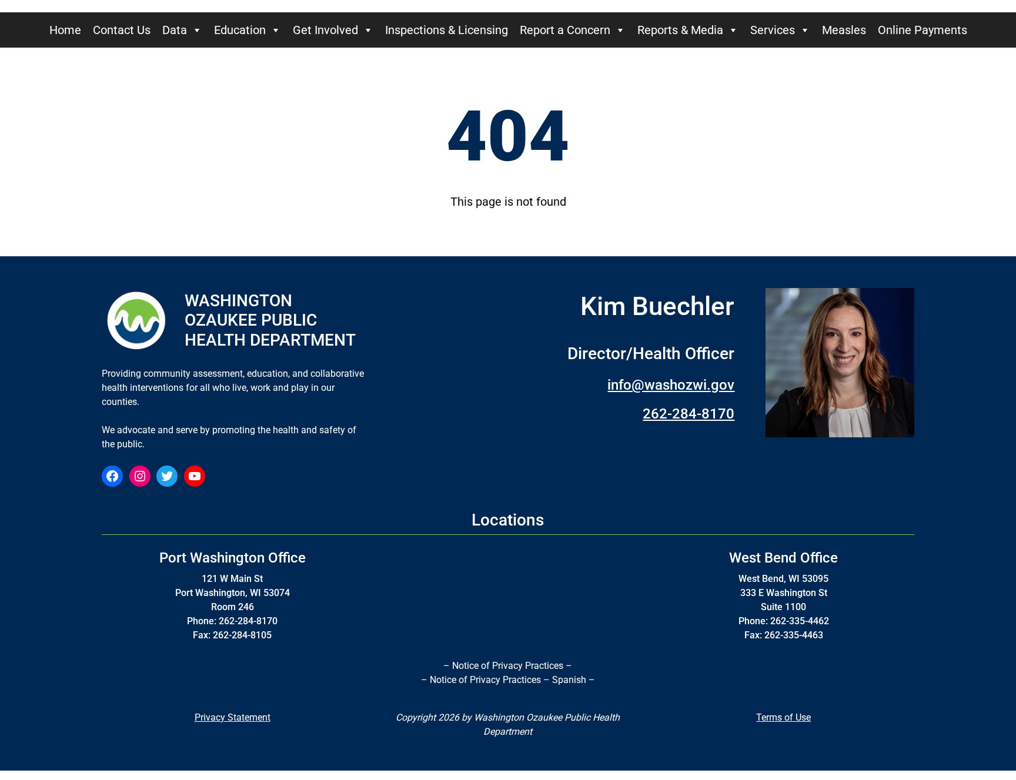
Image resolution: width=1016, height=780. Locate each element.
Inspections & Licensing (446, 30)
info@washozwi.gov (670, 385)
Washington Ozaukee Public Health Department (270, 320)
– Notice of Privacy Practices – (507, 665)
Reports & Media (680, 30)
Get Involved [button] (325, 30)
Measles (844, 30)
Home (65, 30)
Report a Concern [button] (565, 30)
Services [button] (772, 30)
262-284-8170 (688, 414)
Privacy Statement (232, 717)
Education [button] (240, 30)
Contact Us (122, 30)
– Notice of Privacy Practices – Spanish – (508, 679)
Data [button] (174, 30)
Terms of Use (783, 717)
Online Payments (922, 30)
